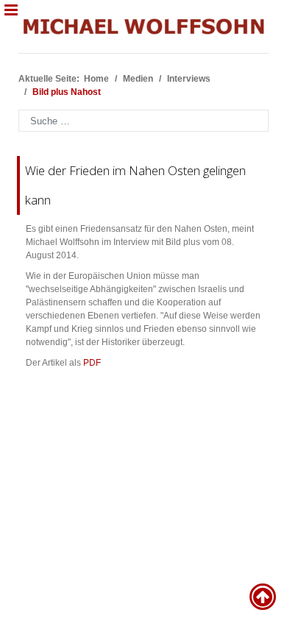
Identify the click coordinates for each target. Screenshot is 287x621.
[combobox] (143, 121)
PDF (92, 363)
